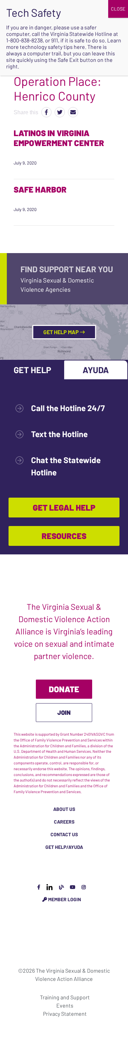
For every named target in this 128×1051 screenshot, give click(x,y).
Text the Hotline (59, 434)
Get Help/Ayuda (64, 847)
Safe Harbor (40, 189)
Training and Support (65, 997)
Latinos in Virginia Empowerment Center (59, 138)
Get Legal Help (64, 507)
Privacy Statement (65, 1013)
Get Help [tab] (32, 370)
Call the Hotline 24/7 (68, 408)
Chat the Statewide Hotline (66, 466)
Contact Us (64, 834)
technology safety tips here (52, 46)
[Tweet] (59, 112)
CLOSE (118, 9)
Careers (64, 822)
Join (64, 712)
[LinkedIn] (49, 887)
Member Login (64, 899)
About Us (64, 809)
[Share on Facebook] (46, 112)
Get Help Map (61, 332)
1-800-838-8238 (24, 40)
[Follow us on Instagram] (84, 887)
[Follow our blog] (61, 887)
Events (64, 1005)
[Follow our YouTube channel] (72, 887)
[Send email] (73, 112)
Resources (64, 536)
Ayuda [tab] (96, 370)
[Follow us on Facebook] (39, 887)
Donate (64, 689)
